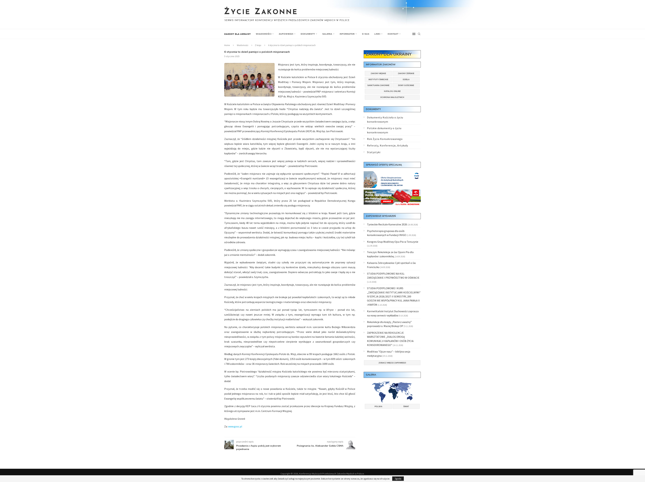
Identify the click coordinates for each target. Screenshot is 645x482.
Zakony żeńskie (406, 73)
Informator (347, 34)
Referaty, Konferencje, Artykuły (387, 145)
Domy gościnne (406, 85)
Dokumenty (308, 34)
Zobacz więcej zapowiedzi (392, 363)
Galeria (327, 34)
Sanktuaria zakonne (378, 85)
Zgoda (398, 478)
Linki (377, 34)
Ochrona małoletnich (392, 97)
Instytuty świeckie (378, 79)
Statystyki (373, 152)
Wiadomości (263, 34)
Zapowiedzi (286, 34)
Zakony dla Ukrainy (237, 34)
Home (227, 45)
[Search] (419, 34)
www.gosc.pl (235, 426)
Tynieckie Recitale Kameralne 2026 (387, 224)
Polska (378, 406)
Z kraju (258, 45)
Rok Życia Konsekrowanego (385, 139)
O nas (365, 34)
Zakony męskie (378, 73)
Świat (406, 406)
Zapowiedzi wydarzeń (381, 216)
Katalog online (392, 91)
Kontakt (393, 34)
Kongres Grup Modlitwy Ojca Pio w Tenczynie (392, 241)
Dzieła (406, 79)
